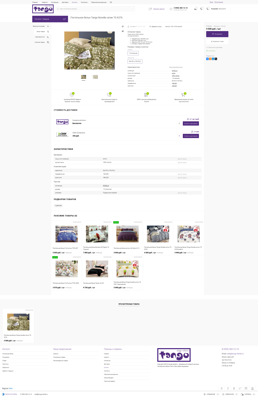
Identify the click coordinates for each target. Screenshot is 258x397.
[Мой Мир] (213, 59)
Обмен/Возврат (108, 378)
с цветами (58, 205)
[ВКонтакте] (207, 59)
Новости (45, 2)
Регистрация (219, 2)
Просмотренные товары (129, 304)
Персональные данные (98, 2)
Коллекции (54, 2)
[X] (216, 59)
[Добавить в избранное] (123, 26)
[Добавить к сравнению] (123, 31)
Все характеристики (176, 67)
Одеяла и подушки (7, 371)
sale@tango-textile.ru (235, 354)
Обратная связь (11, 394)
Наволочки (5, 367)
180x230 (174, 86)
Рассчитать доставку (215, 47)
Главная (35, 2)
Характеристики (40, 37)
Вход (211, 2)
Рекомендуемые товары (60, 360)
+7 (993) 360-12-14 (26, 394)
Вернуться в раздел (39, 26)
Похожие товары (40, 42)
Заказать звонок (158, 9)
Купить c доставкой (190, 123)
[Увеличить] (89, 50)
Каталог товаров (42, 19)
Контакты (84, 2)
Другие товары (182, 159)
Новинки (55, 354)
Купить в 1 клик (218, 41)
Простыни (5, 364)
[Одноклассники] (210, 59)
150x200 (174, 83)
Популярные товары (59, 357)
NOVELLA (174, 70)
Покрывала (5, 357)
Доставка (65, 2)
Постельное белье (7, 354)
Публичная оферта (109, 381)
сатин (173, 73)
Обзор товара (41, 31)
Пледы (4, 360)
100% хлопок (175, 76)
